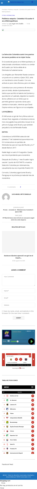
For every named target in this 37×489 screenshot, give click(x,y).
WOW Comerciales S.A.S (24, 477)
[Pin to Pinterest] (27, 187)
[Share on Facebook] (24, 187)
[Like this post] (21, 187)
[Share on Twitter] (26, 187)
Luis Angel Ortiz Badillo (16, 24)
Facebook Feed (7, 464)
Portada (4, 9)
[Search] (35, 3)
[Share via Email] (29, 187)
